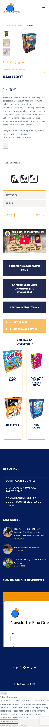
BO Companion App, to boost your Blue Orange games (23, 502)
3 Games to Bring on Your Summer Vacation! (30, 561)
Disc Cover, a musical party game (21, 489)
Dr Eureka (12, 425)
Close (3, 693)
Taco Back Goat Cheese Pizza (36, 381)
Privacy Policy (6, 725)
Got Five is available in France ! (28, 547)
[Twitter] (21, 667)
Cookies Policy (20, 725)
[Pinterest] (11, 62)
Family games (16, 25)
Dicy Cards (36, 426)
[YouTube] (28, 667)
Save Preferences (9, 721)
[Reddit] (23, 62)
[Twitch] (35, 667)
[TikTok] (31, 667)
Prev (10, 215)
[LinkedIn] (19, 62)
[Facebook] (14, 667)
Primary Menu (43, 8)
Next (39, 215)
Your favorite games (21, 481)
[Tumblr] (15, 62)
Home (5, 25)
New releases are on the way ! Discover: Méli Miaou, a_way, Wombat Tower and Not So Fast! (29, 532)
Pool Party (12, 379)
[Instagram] (24, 667)
